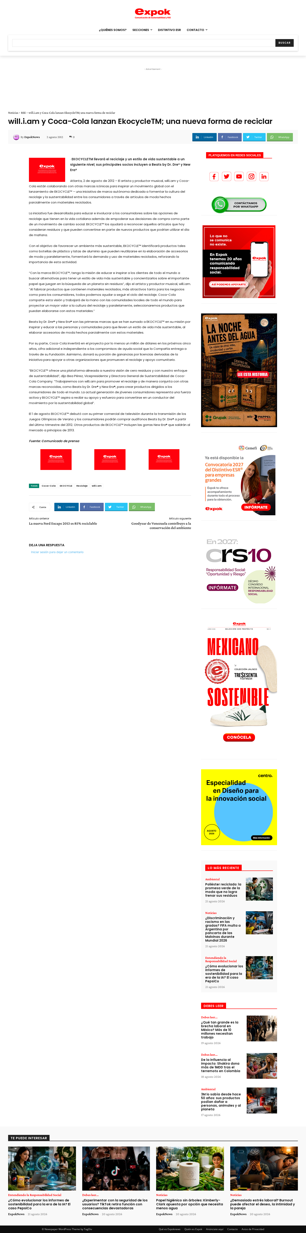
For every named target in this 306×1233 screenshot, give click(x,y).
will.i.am (97, 485)
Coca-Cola (49, 485)
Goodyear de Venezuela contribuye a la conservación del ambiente (161, 525)
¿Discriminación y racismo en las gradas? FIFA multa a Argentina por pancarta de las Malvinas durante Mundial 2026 (223, 929)
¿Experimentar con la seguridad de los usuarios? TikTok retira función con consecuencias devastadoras (115, 1204)
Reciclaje (82, 485)
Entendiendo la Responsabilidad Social (221, 959)
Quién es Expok (193, 1229)
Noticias (13, 112)
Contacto (232, 1229)
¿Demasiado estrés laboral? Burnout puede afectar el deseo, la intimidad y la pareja (262, 1204)
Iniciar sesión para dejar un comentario (57, 552)
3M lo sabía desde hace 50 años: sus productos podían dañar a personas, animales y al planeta (221, 1101)
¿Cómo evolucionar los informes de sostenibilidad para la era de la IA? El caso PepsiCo (224, 973)
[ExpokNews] (17, 137)
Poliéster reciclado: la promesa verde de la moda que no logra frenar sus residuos (223, 890)
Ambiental (212, 879)
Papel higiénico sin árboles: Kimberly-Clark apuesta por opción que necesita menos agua (189, 1204)
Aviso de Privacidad (253, 1229)
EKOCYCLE (66, 485)
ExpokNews (32, 137)
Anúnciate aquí (214, 1229)
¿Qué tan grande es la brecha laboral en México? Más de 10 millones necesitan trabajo (219, 1029)
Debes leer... (209, 1017)
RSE (23, 112)
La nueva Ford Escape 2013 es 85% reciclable (63, 523)
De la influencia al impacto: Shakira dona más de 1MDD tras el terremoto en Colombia (220, 1065)
